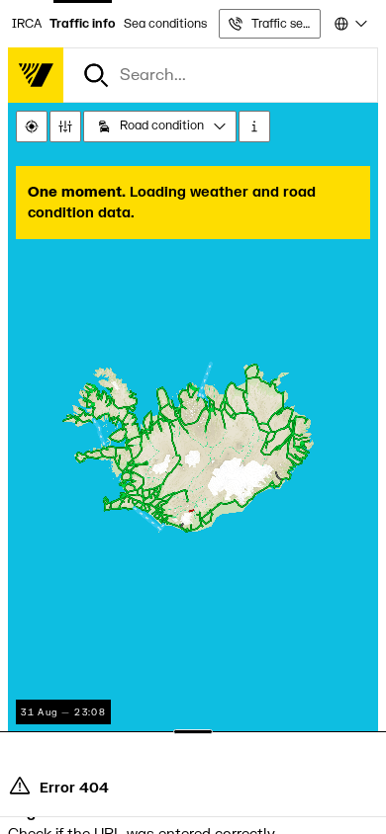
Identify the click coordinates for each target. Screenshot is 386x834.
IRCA (27, 24)
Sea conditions (165, 24)
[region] (193, 452)
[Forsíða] (35, 75)
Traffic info (82, 24)
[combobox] (349, 24)
